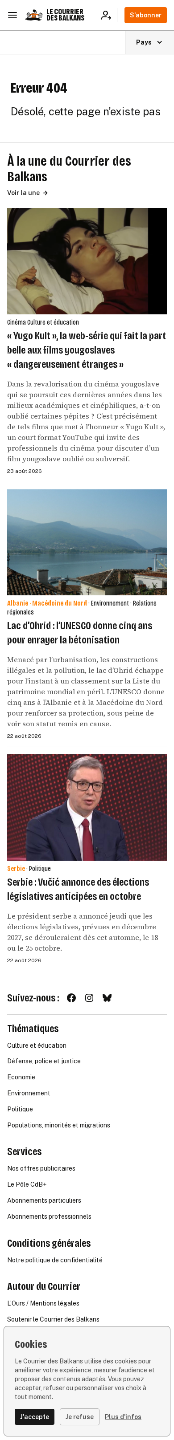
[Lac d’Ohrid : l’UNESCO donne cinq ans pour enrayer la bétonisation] (87, 542)
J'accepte (34, 1416)
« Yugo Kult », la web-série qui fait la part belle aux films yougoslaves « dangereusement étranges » (86, 349)
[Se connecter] (109, 15)
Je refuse (80, 1416)
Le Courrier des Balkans (65, 15)
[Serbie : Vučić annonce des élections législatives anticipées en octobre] (87, 807)
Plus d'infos (123, 1416)
